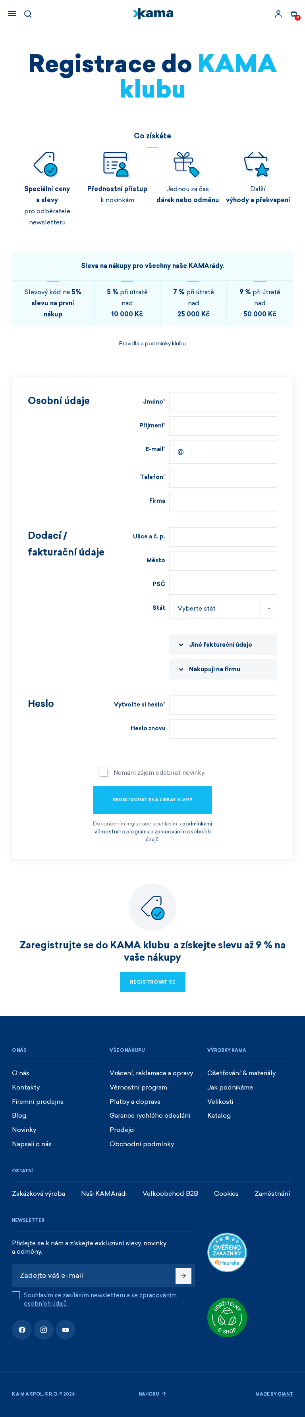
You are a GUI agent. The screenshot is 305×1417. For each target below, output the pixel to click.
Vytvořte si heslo (138, 704)
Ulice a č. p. (149, 536)
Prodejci (122, 1130)
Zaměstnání (272, 1193)
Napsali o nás (32, 1144)
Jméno (153, 401)
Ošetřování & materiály (241, 1073)
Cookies (226, 1193)
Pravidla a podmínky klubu (152, 343)
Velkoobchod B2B (170, 1193)
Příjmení (151, 425)
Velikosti (220, 1101)
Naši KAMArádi (104, 1193)
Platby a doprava (135, 1101)
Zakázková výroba (38, 1193)
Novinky (24, 1130)
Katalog (219, 1115)
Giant (285, 1394)
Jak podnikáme (230, 1087)
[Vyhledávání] (28, 14)
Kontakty (26, 1087)
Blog (19, 1115)
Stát (158, 608)
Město (156, 560)
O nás (20, 1073)
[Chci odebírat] (183, 1276)
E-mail (154, 449)
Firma (157, 501)
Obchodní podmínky (142, 1144)
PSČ (158, 584)
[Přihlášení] (278, 14)
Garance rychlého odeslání (150, 1115)
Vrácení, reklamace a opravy (151, 1073)
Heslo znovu (148, 728)
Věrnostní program (138, 1087)
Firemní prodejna (38, 1101)
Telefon (151, 477)
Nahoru (149, 1394)
